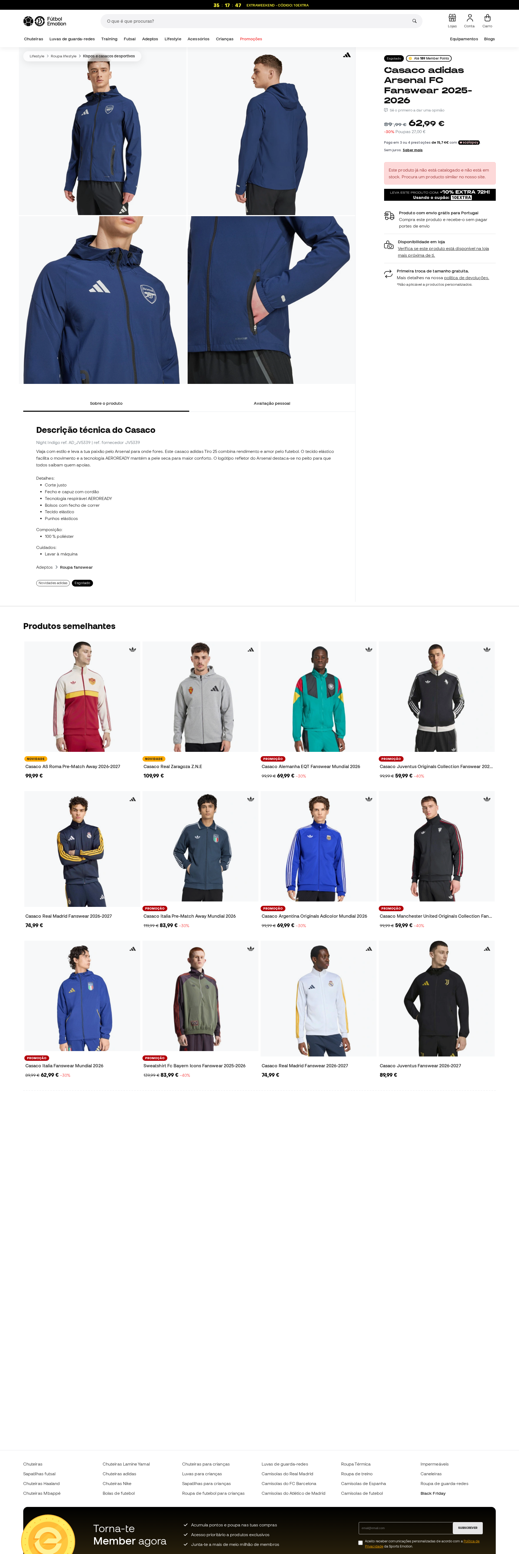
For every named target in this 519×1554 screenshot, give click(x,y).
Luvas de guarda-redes (72, 39)
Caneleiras (431, 1473)
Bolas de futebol (119, 1493)
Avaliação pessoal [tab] (272, 403)
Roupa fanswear (76, 567)
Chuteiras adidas (119, 1473)
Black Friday (433, 1493)
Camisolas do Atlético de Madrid (293, 1493)
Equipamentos (464, 39)
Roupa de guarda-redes (444, 1483)
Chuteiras (33, 39)
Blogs (489, 39)
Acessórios (198, 39)
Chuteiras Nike (117, 1483)
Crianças (225, 39)
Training (109, 39)
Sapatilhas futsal (39, 1473)
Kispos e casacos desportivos (109, 56)
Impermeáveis (435, 1463)
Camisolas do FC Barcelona (289, 1483)
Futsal (130, 39)
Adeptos (150, 39)
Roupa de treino (356, 1473)
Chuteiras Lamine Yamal (126, 1463)
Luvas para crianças (202, 1473)
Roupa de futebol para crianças (213, 1493)
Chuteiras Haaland (41, 1483)
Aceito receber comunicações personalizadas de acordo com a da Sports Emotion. (422, 1543)
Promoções (251, 39)
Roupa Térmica (356, 1463)
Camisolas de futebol (362, 1493)
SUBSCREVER (467, 1527)
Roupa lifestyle (63, 56)
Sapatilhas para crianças (206, 1483)
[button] (440, 248)
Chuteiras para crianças (206, 1463)
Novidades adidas (53, 583)
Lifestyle (173, 39)
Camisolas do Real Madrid (287, 1473)
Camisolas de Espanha (363, 1483)
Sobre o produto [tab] (106, 403)
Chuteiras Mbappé (42, 1493)
